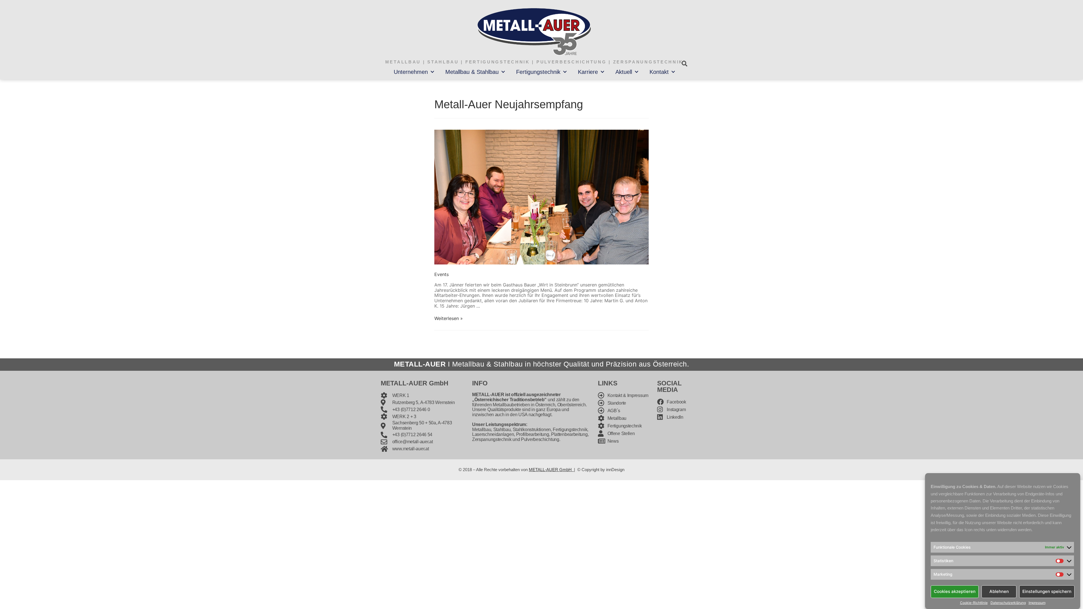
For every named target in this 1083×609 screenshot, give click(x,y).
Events (441, 274)
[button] (684, 63)
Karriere (588, 72)
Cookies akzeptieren (955, 591)
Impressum (1037, 603)
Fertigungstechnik (538, 72)
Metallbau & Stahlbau (472, 72)
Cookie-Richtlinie (974, 603)
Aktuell (623, 72)
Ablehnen (999, 591)
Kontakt (659, 72)
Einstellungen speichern (1046, 591)
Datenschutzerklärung (1008, 603)
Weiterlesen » (448, 318)
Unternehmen (411, 72)
